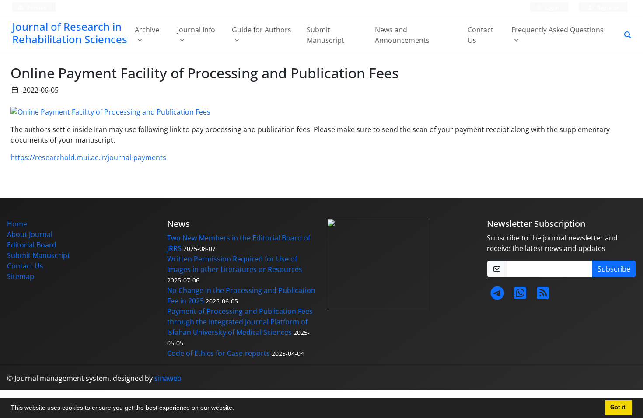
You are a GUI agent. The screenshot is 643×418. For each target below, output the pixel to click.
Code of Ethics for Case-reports (218, 353)
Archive (147, 30)
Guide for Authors (261, 30)
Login (551, 7)
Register (607, 7)
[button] (237, 409)
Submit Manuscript (325, 35)
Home (17, 224)
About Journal (29, 234)
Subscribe (614, 269)
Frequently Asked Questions (557, 30)
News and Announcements (402, 35)
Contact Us (480, 35)
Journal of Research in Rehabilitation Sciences (69, 32)
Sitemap (20, 276)
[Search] (624, 35)
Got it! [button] (618, 407)
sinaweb (168, 378)
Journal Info (196, 30)
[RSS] (542, 295)
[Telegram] (497, 295)
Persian (36, 7)
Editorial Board (31, 245)
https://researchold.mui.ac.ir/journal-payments (88, 157)
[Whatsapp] (520, 295)
